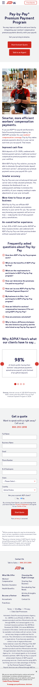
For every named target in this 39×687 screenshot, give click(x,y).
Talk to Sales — (19, 563)
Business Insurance (9, 585)
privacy (17, 518)
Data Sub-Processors (19, 611)
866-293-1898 (19, 427)
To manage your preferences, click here (19, 684)
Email (4, 451)
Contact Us (19, 559)
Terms (9, 609)
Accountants (7, 599)
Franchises (6, 603)
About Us (25, 595)
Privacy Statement (22, 504)
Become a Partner (9, 595)
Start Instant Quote (19, 45)
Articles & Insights (29, 593)
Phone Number (7, 460)
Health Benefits (8, 588)
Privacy (27, 609)
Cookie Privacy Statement (11, 681)
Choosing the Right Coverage (28, 576)
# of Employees (7, 469)
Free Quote (31, 3)
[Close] (36, 671)
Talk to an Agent (19, 52)
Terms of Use (21, 506)
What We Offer (8, 575)
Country (5, 487)
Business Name (7, 443)
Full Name (6, 434)
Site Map (18, 609)
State (4, 478)
